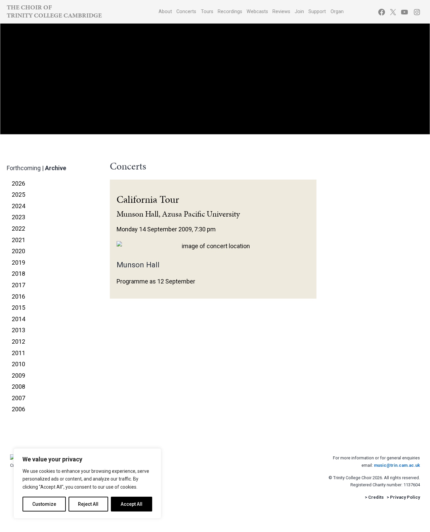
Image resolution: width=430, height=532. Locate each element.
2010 (18, 364)
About (165, 11)
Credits (376, 497)
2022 (18, 228)
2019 (18, 262)
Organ (337, 11)
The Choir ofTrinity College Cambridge (54, 11)
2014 (18, 318)
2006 (18, 409)
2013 (18, 330)
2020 (18, 251)
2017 (18, 285)
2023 (18, 217)
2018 (18, 273)
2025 (18, 194)
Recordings (230, 11)
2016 (18, 296)
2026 (18, 183)
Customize (44, 504)
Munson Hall (138, 264)
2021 (18, 239)
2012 (18, 341)
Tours (207, 11)
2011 (18, 352)
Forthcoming (24, 168)
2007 (18, 398)
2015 (18, 307)
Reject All (88, 504)
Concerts (186, 11)
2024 (18, 206)
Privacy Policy (405, 497)
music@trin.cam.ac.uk (397, 465)
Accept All (131, 504)
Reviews (281, 11)
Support (317, 11)
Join (299, 11)
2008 (18, 386)
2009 (18, 375)
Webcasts (257, 11)
